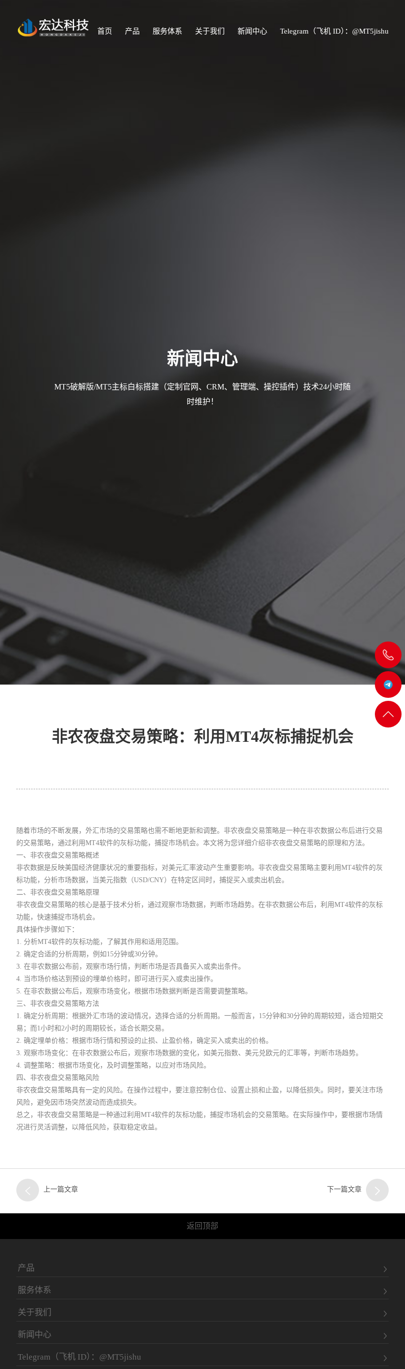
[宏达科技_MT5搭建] (52, 27)
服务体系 (167, 31)
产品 (132, 31)
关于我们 (210, 31)
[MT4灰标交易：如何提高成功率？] (377, 1190)
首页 (104, 31)
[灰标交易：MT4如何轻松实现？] (27, 1190)
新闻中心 (252, 31)
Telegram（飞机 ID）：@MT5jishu (334, 31)
